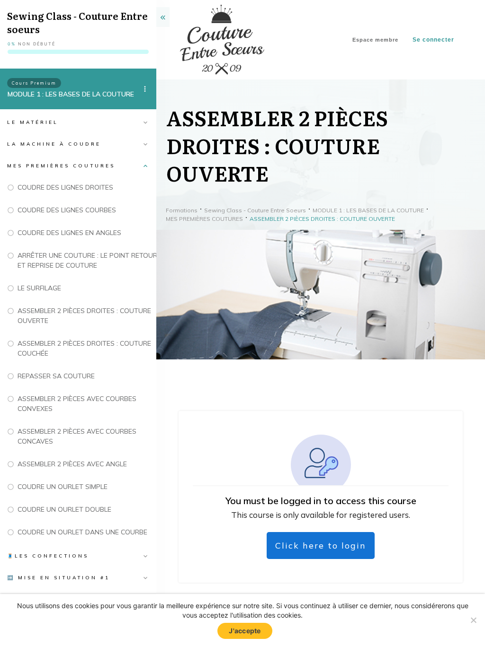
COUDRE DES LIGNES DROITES (65, 187)
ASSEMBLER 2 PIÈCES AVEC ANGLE (72, 464)
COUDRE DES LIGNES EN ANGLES (69, 232)
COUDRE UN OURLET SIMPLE (63, 486)
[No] (473, 620)
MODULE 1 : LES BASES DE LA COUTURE (71, 94)
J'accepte (244, 631)
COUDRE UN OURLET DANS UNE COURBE (82, 532)
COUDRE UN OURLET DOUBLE (64, 509)
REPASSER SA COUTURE (56, 376)
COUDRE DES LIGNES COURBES (67, 210)
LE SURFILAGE (39, 288)
